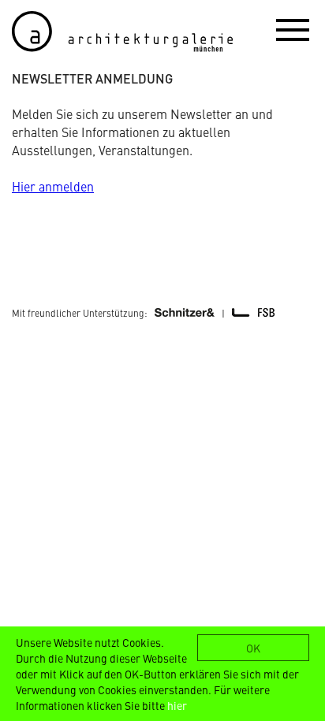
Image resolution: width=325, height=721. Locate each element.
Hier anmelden (53, 186)
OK (253, 648)
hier (177, 705)
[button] (292, 29)
